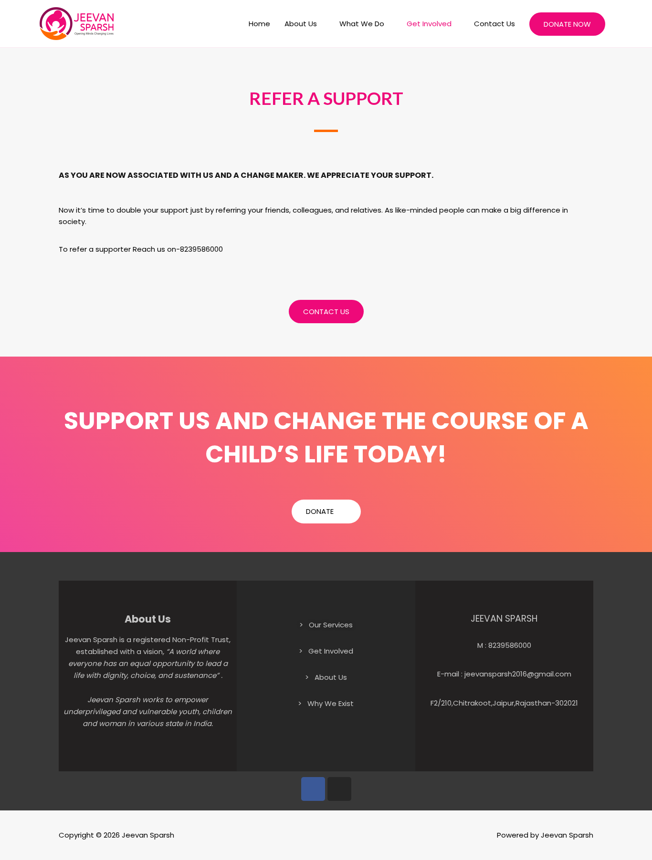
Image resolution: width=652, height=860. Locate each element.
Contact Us (494, 24)
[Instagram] (339, 789)
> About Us (326, 677)
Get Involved (429, 24)
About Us (300, 24)
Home (259, 24)
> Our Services (326, 625)
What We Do (361, 24)
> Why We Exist (326, 703)
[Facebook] (313, 789)
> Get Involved (326, 651)
